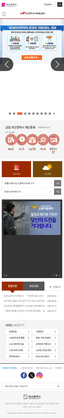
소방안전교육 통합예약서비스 (17, 338)
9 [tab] (45, 113)
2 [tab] (14, 113)
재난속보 (16, 174)
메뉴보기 (4, 14)
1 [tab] (10, 113)
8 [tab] (41, 113)
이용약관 (58, 367)
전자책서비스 (14, 356)
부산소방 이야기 (42, 356)
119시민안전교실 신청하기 (16, 344)
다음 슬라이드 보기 (59, 275)
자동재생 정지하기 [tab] (53, 113)
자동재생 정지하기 (56, 275)
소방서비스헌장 (26, 367)
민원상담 (13, 331)
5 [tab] (29, 113)
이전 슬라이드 (6, 64)
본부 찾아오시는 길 (44, 367)
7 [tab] (37, 113)
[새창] (24, 375)
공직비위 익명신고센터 (43, 344)
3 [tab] (19, 113)
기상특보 (47, 174)
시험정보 (39, 331)
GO (59, 4)
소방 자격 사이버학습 (16, 351)
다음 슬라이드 (57, 64)
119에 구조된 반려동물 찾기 (43, 351)
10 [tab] (49, 113)
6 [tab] (33, 113)
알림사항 (12, 286)
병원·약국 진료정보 (43, 338)
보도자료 (33, 286)
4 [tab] (25, 113)
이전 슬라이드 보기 (53, 275)
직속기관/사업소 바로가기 (16, 386)
